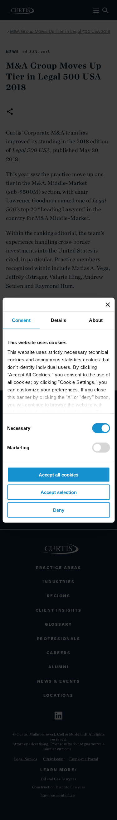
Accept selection (59, 492)
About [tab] (96, 320)
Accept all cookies (58, 474)
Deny (58, 509)
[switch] (101, 447)
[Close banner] (107, 304)
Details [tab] (58, 320)
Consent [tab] (21, 320)
